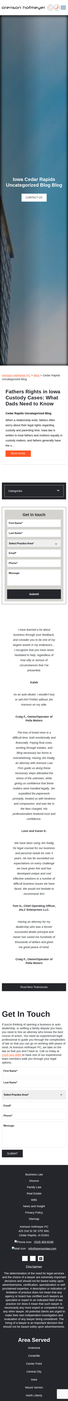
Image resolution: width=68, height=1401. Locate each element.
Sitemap (34, 1219)
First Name (16, 523)
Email (12, 553)
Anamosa (34, 1347)
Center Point (34, 1363)
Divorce (34, 1180)
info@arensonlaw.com (42, 1248)
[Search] (50, 7)
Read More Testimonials (34, 987)
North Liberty (34, 1395)
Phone (13, 563)
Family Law (34, 1187)
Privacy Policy (34, 1212)
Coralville (34, 1355)
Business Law (34, 1174)
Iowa (34, 1379)
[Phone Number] (57, 7)
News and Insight (34, 1206)
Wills (34, 1199)
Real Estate (34, 1193)
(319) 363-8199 (43, 1242)
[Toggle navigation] (63, 8)
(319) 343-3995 (11, 1055)
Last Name (15, 533)
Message (14, 573)
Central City (34, 1371)
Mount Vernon (34, 1387)
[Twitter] (40, 1258)
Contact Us (34, 197)
